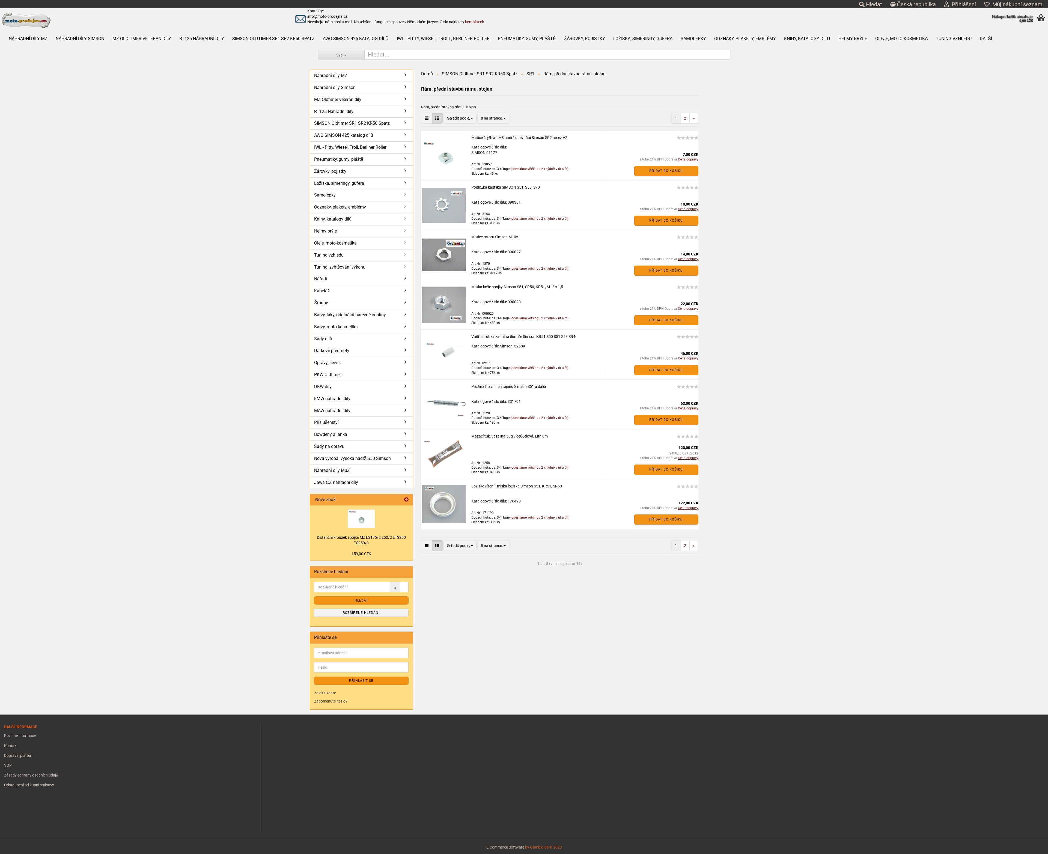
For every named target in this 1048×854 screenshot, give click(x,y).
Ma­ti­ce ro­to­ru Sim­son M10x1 (495, 237)
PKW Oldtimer (327, 374)
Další (986, 38)
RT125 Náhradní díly (201, 38)
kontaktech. (475, 22)
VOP (8, 765)
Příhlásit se (361, 681)
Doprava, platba (17, 755)
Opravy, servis (327, 362)
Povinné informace (20, 735)
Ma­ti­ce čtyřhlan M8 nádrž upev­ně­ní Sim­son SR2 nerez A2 (519, 137)
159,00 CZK (361, 554)
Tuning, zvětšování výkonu (339, 267)
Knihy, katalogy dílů (807, 38)
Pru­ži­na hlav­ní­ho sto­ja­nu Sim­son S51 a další (508, 386)
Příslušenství (326, 422)
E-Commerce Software (505, 847)
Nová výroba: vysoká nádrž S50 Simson (352, 458)
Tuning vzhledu (954, 38)
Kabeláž (322, 290)
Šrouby (321, 302)
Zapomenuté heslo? (330, 701)
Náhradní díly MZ (28, 38)
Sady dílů (323, 338)
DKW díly (323, 386)
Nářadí (320, 278)
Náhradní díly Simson (80, 38)
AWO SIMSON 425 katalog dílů (356, 38)
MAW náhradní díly (332, 410)
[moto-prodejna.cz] (128, 20)
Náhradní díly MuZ (332, 470)
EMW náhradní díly (332, 398)
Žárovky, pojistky (584, 38)
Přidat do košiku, (666, 171)
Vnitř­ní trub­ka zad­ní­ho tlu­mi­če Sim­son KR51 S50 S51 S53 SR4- (523, 336)
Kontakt (11, 745)
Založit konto (325, 693)
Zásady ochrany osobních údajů (31, 775)
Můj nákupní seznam (1016, 4)
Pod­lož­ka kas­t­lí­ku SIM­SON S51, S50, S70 (505, 187)
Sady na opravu (329, 446)
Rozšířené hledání (361, 613)
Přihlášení (962, 4)
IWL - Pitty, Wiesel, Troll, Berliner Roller (443, 38)
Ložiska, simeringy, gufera (642, 38)
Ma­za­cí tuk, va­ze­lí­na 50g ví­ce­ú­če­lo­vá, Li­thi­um (509, 436)
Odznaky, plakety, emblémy (745, 38)
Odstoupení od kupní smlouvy (29, 785)
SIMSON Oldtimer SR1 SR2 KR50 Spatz (273, 38)
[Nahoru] (15, 845)
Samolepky (693, 38)
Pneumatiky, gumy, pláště (527, 38)
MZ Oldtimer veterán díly (141, 38)
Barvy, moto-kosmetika (336, 326)
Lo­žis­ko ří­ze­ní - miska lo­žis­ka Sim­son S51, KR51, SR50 (516, 486)
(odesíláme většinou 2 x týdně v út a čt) (539, 169)
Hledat (873, 4)
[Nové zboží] (406, 500)
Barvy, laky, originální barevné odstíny (350, 314)
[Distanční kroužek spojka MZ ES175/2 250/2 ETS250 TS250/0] (361, 519)
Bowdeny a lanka (330, 434)
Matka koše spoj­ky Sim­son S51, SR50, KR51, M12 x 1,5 (517, 287)
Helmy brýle (852, 38)
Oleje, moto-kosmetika (901, 38)
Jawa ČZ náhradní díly (336, 482)
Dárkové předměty (331, 350)
